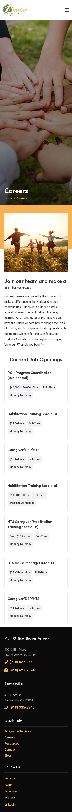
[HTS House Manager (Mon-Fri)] (36, 572)
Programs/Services (17, 731)
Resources (11, 743)
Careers (9, 737)
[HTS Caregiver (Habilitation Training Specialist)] (36, 533)
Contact (9, 749)
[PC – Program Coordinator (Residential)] (36, 384)
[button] (66, 10)
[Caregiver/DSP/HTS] (36, 459)
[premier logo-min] (15, 10)
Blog (7, 755)
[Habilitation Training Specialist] (36, 423)
